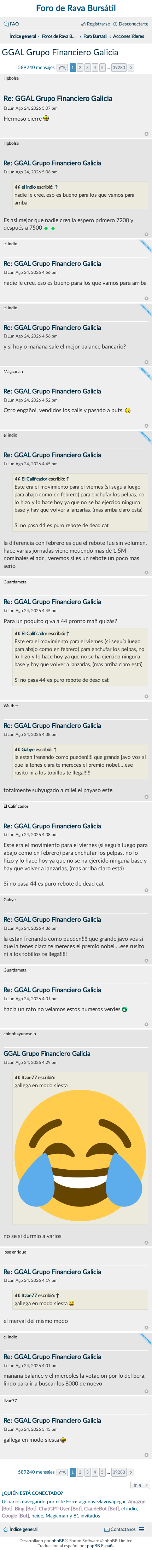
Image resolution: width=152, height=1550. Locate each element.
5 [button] (102, 67)
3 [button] (87, 67)
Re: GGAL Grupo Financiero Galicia (58, 98)
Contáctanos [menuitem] (123, 1529)
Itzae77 (29, 1295)
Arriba (146, 134)
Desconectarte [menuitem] (133, 24)
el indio (29, 187)
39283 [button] (119, 67)
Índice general (23, 1529)
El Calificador (34, 479)
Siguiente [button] (131, 67)
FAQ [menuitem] (14, 24)
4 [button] (95, 67)
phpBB (58, 1541)
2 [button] (80, 67)
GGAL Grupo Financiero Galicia (60, 52)
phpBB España (101, 1546)
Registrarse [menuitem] (98, 24)
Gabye (28, 749)
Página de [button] (62, 67)
